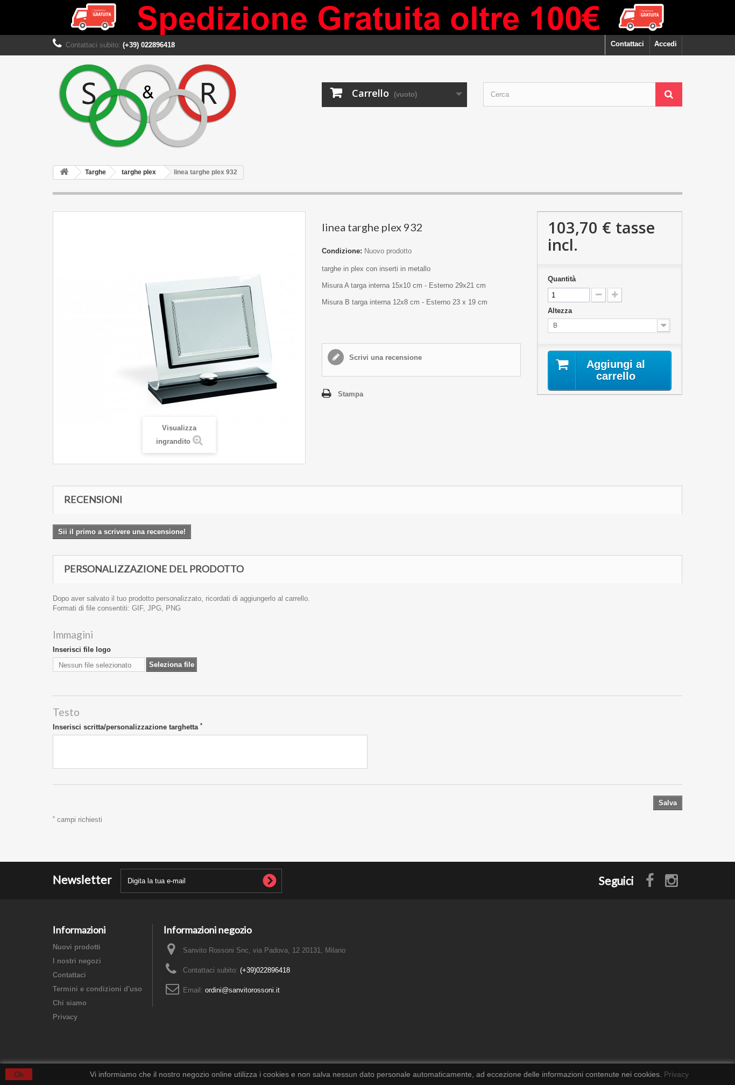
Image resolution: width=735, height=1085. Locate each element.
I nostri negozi (77, 961)
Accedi (665, 44)
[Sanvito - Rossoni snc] (152, 106)
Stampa (350, 394)
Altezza (561, 311)
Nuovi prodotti (77, 947)
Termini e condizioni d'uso (97, 989)
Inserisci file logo (82, 650)
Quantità (562, 279)
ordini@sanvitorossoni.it (242, 990)
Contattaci (627, 44)
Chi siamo (70, 1003)
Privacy (65, 1017)
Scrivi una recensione (384, 357)
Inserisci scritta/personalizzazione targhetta (127, 726)
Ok (19, 1074)
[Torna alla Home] (64, 172)
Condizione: (342, 251)
